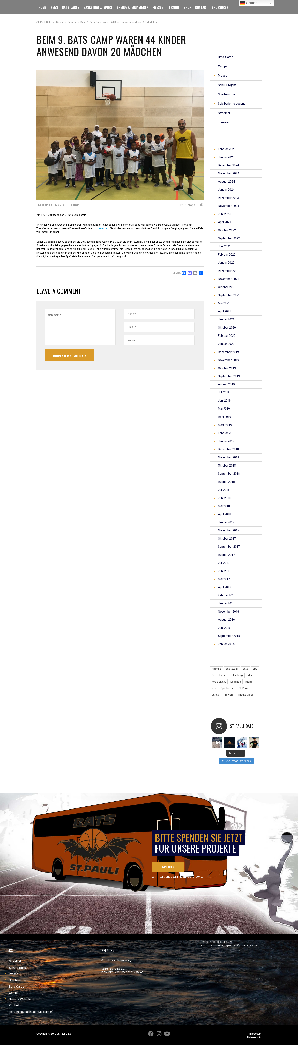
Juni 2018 (224, 498)
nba (214, 688)
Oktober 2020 (227, 327)
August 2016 (226, 619)
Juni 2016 (224, 628)
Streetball (15, 961)
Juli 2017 (224, 563)
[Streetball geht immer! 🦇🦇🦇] (242, 742)
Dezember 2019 (228, 352)
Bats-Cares (16, 986)
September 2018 (229, 473)
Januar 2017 (226, 603)
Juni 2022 (224, 246)
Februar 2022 (226, 254)
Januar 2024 (226, 189)
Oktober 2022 (227, 230)
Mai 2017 (224, 579)
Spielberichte (17, 980)
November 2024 (228, 173)
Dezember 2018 (228, 449)
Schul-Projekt (18, 968)
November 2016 (228, 611)
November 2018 (228, 457)
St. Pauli (243, 688)
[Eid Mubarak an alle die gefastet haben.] (229, 742)
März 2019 (225, 425)
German (251, 3)
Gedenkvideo (219, 675)
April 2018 (224, 514)
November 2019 (228, 360)
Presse (13, 974)
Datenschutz (254, 1037)
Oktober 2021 (227, 287)
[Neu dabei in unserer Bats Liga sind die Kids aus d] (254, 742)
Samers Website (20, 999)
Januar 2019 (226, 441)
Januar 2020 (226, 344)
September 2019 (229, 376)
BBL (255, 668)
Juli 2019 (224, 392)
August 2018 (226, 482)
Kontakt (14, 1005)
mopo (249, 681)
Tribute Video (246, 694)
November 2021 (228, 279)
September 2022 (229, 238)
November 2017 (228, 530)
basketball (232, 668)
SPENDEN (168, 866)
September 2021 (229, 295)
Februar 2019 (226, 433)
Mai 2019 (224, 409)
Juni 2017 (224, 571)
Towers (229, 694)
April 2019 (224, 417)
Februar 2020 (226, 336)
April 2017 (224, 587)
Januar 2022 (226, 262)
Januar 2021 (226, 319)
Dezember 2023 (228, 198)
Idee (250, 675)
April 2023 (224, 222)
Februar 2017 (226, 595)
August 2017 (226, 555)
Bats (245, 668)
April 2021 (224, 311)
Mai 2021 (224, 303)
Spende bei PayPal (221, 941)
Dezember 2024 (228, 165)
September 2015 (229, 636)
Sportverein (227, 688)
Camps (190, 205)
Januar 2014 (226, 644)
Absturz (216, 668)
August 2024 (226, 181)
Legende (235, 681)
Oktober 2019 (227, 368)
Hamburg (237, 675)
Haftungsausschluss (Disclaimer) (31, 1012)
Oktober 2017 (227, 538)
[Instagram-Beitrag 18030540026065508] (217, 742)
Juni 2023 (224, 214)
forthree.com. (101, 228)
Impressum (255, 1033)
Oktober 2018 (227, 465)
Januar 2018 (226, 522)
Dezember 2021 (228, 271)
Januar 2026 (226, 157)
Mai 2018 (224, 506)
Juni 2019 (224, 400)
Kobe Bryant (219, 681)
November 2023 (228, 206)
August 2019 (226, 384)
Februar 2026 (226, 149)
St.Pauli (216, 694)
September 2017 (229, 546)
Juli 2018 (224, 490)
